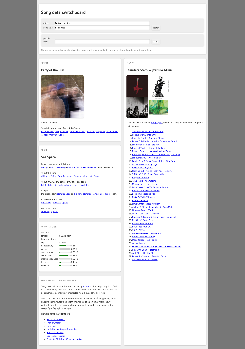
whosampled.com (101, 193)
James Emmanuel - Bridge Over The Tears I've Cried (156, 246)
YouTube (45, 211)
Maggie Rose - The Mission (145, 184)
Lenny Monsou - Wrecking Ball (146, 157)
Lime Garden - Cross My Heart (146, 203)
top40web (46, 202)
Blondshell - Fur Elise (142, 223)
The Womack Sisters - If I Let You (147, 131)
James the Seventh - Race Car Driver (149, 256)
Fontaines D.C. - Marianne (144, 134)
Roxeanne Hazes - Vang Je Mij (146, 233)
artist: (46, 23)
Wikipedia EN (61, 131)
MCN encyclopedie (96, 131)
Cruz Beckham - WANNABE (145, 259)
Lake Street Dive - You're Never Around (150, 187)
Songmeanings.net (83, 176)
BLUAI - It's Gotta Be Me (143, 220)
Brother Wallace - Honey (143, 236)
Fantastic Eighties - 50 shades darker (64, 339)
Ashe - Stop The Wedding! (144, 180)
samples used (63, 193)
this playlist (156, 122)
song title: (48, 27)
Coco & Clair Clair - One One (145, 213)
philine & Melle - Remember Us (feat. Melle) (153, 207)
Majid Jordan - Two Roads (144, 239)
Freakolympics (54, 322)
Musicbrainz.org (58, 167)
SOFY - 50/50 (138, 229)
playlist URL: (46, 40)
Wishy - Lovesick (140, 243)
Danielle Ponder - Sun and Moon (148, 138)
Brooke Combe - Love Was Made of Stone (152, 151)
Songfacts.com (65, 176)
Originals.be (47, 185)
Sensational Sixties (56, 335)
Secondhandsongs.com (65, 185)
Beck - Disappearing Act (143, 193)
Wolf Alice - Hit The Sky (143, 253)
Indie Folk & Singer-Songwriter (62, 329)
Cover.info (83, 185)
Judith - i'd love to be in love (146, 190)
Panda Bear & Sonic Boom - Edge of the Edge (154, 161)
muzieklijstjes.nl (60, 202)
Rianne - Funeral (140, 200)
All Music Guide (77, 131)
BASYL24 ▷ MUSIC (56, 319)
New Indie (52, 325)
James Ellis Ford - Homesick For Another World (154, 141)
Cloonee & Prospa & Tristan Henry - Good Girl (154, 216)
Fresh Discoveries (55, 332)
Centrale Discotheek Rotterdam (82, 167)
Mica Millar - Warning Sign (145, 164)
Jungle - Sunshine (140, 177)
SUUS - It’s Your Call (141, 226)
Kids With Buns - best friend (145, 249)
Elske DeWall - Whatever (144, 197)
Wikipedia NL (47, 131)
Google (62, 134)
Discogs (45, 167)
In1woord (87, 286)
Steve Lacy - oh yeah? (142, 167)
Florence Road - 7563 (142, 210)
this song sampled (82, 193)
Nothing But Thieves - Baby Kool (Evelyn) (152, 170)
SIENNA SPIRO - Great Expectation (148, 174)
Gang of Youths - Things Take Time (149, 147)
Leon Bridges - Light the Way (145, 144)
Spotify (54, 211)
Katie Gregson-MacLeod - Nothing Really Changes (156, 154)
